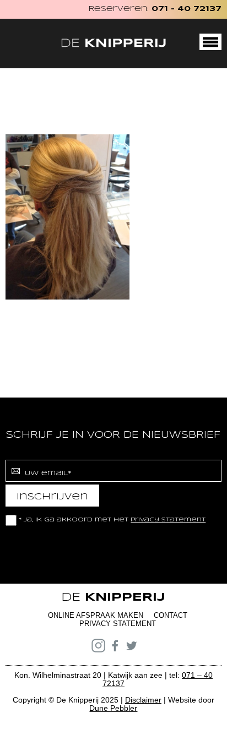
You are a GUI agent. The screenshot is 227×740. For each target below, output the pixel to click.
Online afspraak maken (95, 615)
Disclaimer (143, 699)
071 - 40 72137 (186, 9)
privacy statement (168, 520)
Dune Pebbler (113, 708)
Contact (170, 615)
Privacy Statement (117, 623)
